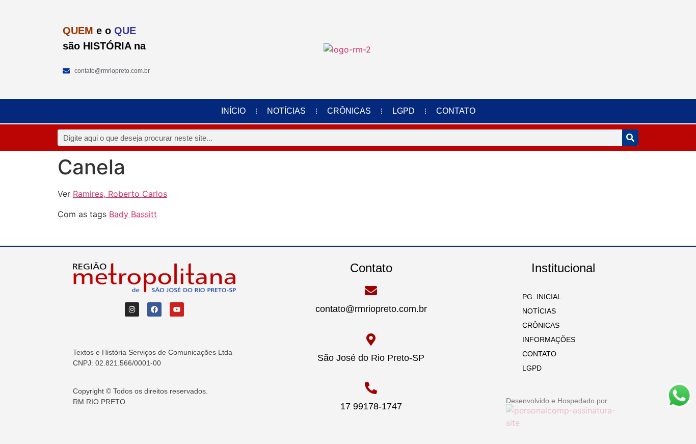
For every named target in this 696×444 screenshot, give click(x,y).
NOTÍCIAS (286, 111)
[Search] (630, 137)
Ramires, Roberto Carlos (120, 194)
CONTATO (455, 111)
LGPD (403, 111)
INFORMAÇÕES (545, 339)
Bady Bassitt (133, 214)
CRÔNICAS (349, 111)
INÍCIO (233, 111)
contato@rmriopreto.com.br (371, 309)
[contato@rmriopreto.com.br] (371, 290)
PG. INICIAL (538, 297)
